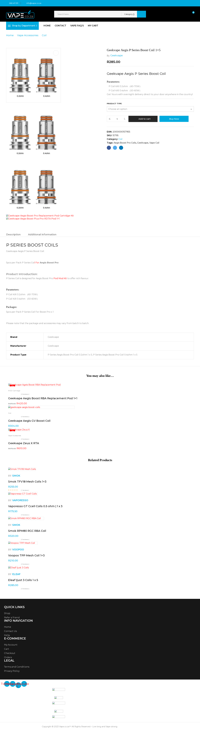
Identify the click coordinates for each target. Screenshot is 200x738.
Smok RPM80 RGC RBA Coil (27, 530)
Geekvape (116, 55)
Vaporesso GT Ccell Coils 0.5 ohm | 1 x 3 (35, 506)
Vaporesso (20, 500)
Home (10, 35)
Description (13, 234)
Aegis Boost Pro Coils (125, 142)
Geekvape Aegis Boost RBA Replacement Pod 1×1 (42, 398)
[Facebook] (109, 148)
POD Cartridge (14, 391)
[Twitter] (115, 148)
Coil (44, 35)
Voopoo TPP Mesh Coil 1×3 (26, 555)
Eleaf (16, 574)
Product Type (114, 103)
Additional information (42, 234)
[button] (191, 14)
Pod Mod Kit (60, 278)
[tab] (13, 235)
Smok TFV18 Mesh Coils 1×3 (27, 481)
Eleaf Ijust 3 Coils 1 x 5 (23, 580)
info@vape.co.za (33, 3)
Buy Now (174, 119)
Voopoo (18, 549)
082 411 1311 (13, 3)
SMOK (16, 475)
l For (37, 262)
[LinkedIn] (121, 148)
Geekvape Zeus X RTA (23, 443)
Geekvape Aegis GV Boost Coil (29, 420)
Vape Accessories (27, 35)
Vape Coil (154, 142)
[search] (141, 14)
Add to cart (144, 119)
